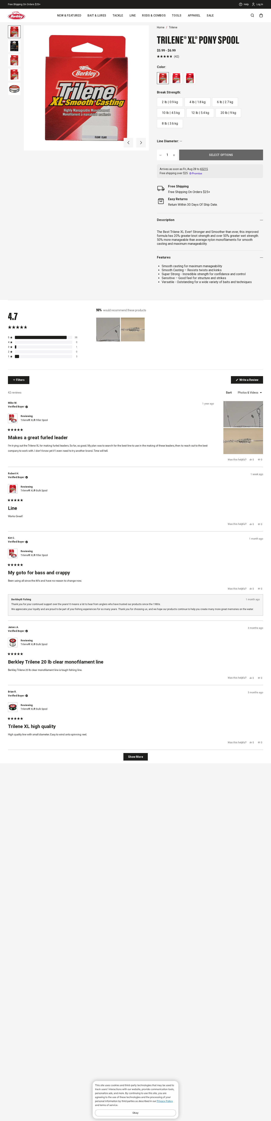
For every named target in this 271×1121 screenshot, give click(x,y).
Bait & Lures (96, 15)
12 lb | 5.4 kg (200, 113)
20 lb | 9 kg (228, 113)
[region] (120, 329)
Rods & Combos (154, 15)
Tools (176, 15)
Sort (229, 392)
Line (133, 15)
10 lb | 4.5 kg (171, 113)
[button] (128, 142)
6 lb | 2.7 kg (225, 102)
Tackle (118, 15)
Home (160, 27)
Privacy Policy (165, 1101)
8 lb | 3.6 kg (170, 123)
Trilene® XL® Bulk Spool (34, 490)
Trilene (173, 27)
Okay (135, 1112)
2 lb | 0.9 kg (170, 102)
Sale (210, 15)
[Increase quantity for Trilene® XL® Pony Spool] (174, 155)
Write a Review (251, 381)
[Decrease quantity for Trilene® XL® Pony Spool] (160, 155)
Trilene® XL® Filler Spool (34, 420)
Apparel (194, 15)
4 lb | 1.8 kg (197, 102)
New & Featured (69, 15)
